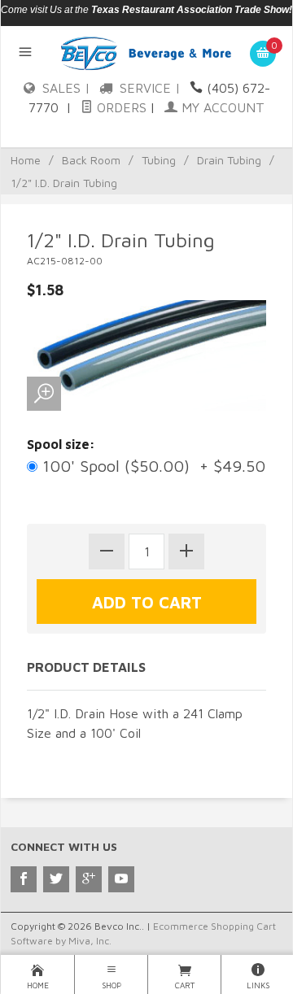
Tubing (159, 160)
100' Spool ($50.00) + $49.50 (151, 465)
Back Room (91, 160)
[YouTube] (121, 879)
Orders (119, 107)
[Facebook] (24, 879)
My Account (221, 107)
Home (26, 160)
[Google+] (89, 879)
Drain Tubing (229, 160)
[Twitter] (56, 879)
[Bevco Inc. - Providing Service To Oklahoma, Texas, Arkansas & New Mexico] (146, 52)
